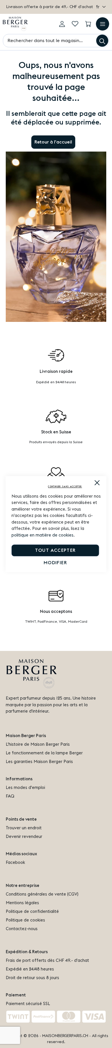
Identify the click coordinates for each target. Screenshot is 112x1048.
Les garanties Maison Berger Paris (39, 762)
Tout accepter (55, 550)
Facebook (15, 862)
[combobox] (56, 40)
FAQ (10, 796)
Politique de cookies (25, 920)
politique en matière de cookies (42, 535)
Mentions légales (22, 903)
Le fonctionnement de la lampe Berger (44, 753)
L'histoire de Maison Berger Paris (38, 744)
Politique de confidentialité (32, 911)
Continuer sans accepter (65, 487)
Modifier (55, 562)
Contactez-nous (22, 929)
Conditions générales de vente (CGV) (42, 894)
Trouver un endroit (24, 828)
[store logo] (15, 24)
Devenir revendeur (24, 836)
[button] (101, 7)
